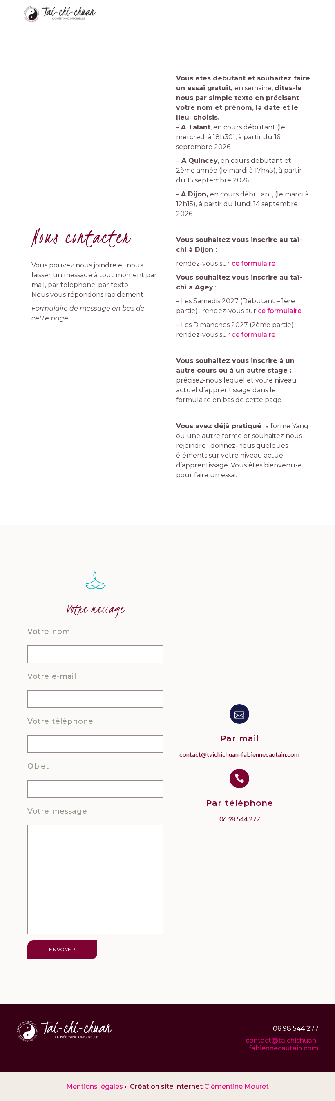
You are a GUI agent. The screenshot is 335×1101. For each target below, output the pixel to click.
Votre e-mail (51, 676)
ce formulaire (253, 263)
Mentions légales (94, 1086)
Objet (38, 766)
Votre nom (48, 631)
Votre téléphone (60, 721)
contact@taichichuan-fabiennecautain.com (282, 1044)
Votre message (57, 811)
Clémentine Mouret (236, 1086)
